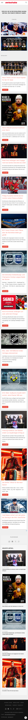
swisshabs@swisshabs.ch (10, 714)
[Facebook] (12, 541)
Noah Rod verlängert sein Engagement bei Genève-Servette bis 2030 (13, 654)
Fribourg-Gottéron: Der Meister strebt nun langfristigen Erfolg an (14, 570)
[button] (2, 2)
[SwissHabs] (11, 2)
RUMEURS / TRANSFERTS (18, 705)
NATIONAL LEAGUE (8, 702)
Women (22, 702)
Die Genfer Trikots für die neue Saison (10, 690)
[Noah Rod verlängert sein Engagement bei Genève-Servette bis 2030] (14, 644)
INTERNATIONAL (8, 705)
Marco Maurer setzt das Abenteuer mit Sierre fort (12, 606)
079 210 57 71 (10, 717)
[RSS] (18, 541)
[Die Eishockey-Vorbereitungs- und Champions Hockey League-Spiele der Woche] (14, 619)
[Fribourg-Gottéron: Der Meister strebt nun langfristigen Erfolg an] (14, 558)
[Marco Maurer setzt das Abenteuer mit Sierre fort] (14, 588)
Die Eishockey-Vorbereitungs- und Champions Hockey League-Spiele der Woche (13, 633)
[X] (15, 541)
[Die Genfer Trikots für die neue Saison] (14, 673)
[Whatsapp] (9, 541)
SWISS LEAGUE (16, 702)
